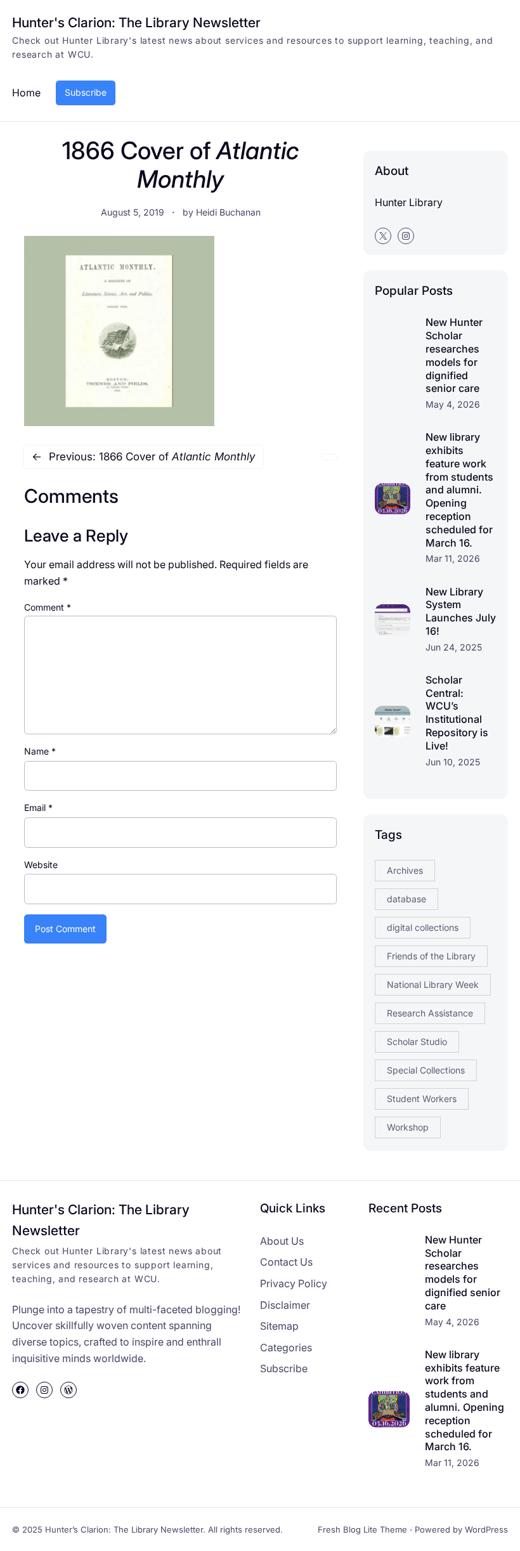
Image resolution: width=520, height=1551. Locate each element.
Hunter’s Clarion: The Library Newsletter (124, 1529)
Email (38, 807)
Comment (47, 607)
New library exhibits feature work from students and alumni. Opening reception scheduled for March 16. (459, 489)
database (406, 898)
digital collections (422, 927)
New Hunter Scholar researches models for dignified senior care (454, 355)
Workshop (408, 1127)
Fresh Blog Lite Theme (362, 1529)
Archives (405, 870)
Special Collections (426, 1070)
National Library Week (433, 984)
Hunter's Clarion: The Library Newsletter (136, 22)
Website (41, 864)
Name (40, 751)
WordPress (486, 1529)
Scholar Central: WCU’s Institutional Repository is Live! (457, 712)
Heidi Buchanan (228, 212)
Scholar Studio (417, 1041)
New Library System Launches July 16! (461, 611)
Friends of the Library (431, 956)
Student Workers (422, 1098)
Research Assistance (430, 1013)
